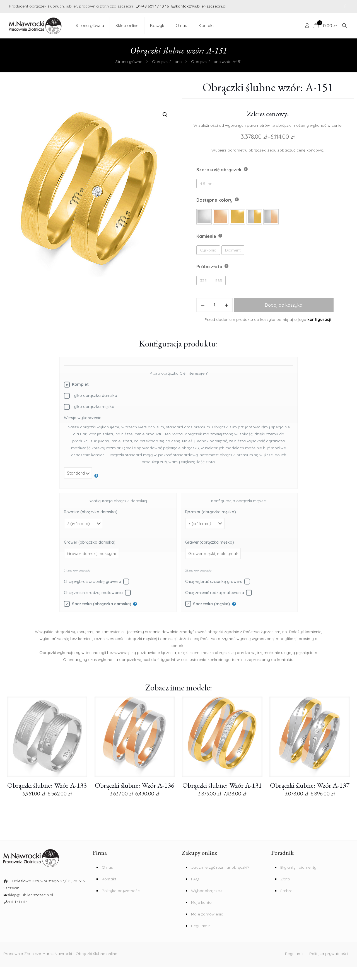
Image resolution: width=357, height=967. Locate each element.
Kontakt (109, 878)
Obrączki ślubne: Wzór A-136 (134, 785)
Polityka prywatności (121, 890)
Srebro (286, 890)
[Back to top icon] (334, 957)
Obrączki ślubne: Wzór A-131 (222, 785)
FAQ (195, 878)
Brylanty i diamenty (298, 867)
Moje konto (201, 902)
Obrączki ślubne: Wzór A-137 (309, 785)
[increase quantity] (226, 305)
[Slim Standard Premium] (81, 475)
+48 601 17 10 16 (154, 6)
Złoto (285, 878)
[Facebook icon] (345, 6)
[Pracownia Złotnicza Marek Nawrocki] (35, 25)
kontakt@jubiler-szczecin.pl (201, 6)
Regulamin (201, 925)
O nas (107, 867)
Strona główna (129, 61)
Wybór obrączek (206, 890)
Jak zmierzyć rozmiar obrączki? (220, 867)
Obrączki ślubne (167, 61)
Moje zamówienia (207, 914)
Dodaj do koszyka (283, 305)
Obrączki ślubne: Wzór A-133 (47, 785)
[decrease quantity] (203, 305)
